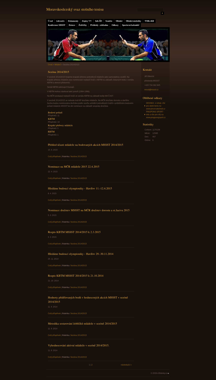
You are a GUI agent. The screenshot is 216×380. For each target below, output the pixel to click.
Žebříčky (83, 25)
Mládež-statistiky (133, 20)
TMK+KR (149, 20)
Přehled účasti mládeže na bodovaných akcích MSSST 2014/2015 (85, 145)
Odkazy (115, 25)
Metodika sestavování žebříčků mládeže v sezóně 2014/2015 (82, 323)
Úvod (50, 20)
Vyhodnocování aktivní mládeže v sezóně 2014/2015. (78, 345)
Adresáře (60, 20)
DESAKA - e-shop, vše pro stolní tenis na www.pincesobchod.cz (155, 106)
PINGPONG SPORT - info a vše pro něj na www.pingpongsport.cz (156, 115)
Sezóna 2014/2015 (78, 156)
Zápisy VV (87, 20)
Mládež (119, 20)
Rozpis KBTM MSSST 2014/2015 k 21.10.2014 (75, 275)
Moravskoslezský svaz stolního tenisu (75, 9)
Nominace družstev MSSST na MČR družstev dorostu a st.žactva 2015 (89, 210)
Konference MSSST (56, 25)
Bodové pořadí (55, 112)
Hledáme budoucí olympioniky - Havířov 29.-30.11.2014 (80, 254)
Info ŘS (98, 20)
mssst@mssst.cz (151, 90)
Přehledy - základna (99, 25)
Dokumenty (73, 20)
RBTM (51, 131)
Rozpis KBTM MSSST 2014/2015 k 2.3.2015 (74, 232)
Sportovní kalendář (130, 25)
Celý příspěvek (54, 156)
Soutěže (108, 20)
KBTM (51, 118)
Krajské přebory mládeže (60, 125)
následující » (126, 365)
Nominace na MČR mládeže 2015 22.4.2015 (73, 166)
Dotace (72, 25)
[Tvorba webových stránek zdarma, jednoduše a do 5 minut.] (168, 373)
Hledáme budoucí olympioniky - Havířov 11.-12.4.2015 (80, 188)
